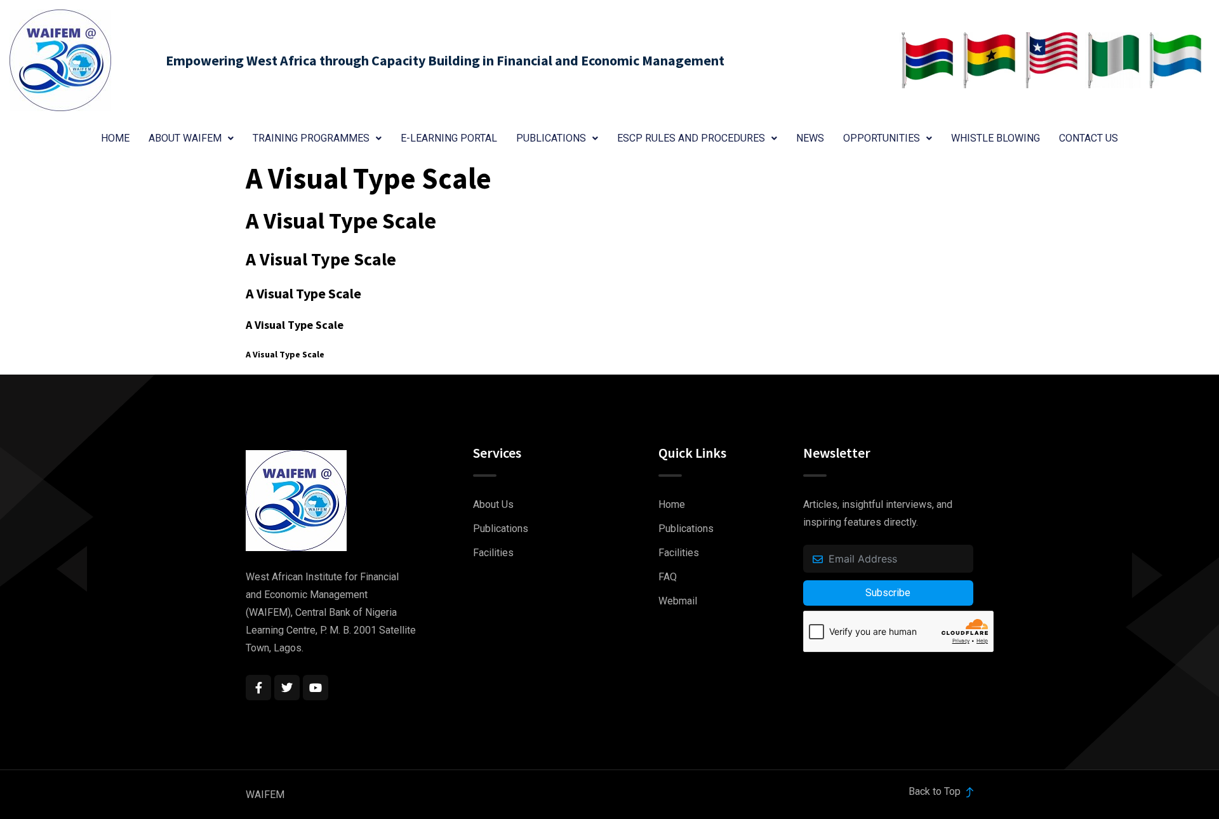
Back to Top (936, 791)
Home (115, 138)
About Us (493, 504)
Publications (551, 138)
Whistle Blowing (995, 138)
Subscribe (887, 593)
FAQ (667, 577)
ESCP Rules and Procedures (691, 138)
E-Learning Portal (449, 138)
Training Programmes (311, 138)
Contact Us (1088, 138)
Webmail (677, 601)
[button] (191, 138)
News (810, 138)
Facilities (493, 553)
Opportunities (881, 138)
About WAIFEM (185, 138)
